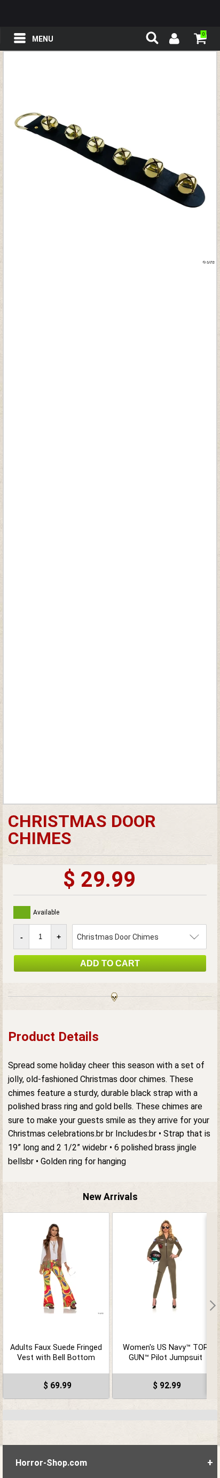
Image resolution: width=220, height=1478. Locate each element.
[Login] (173, 40)
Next (212, 1305)
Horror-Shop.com (110, 13)
